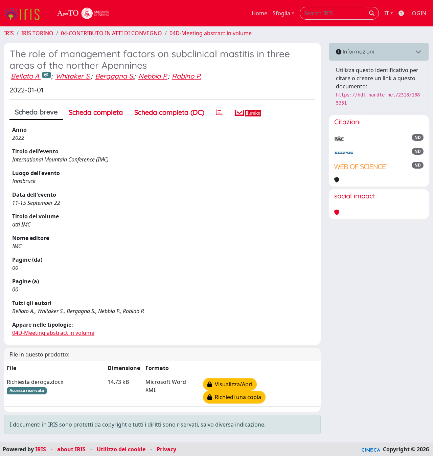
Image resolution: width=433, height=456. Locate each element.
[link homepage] (24, 13)
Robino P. (186, 76)
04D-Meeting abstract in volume (210, 33)
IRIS (9, 33)
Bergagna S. (114, 76)
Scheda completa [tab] (96, 112)
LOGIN (417, 13)
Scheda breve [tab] (36, 112)
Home (259, 13)
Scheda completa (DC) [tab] (169, 112)
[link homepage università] (83, 13)
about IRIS (71, 449)
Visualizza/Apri (232, 384)
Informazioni (357, 51)
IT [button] (386, 13)
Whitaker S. (73, 76)
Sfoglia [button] (281, 13)
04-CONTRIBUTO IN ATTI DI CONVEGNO (111, 33)
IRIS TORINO (37, 33)
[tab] (219, 112)
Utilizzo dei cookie (121, 449)
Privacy (166, 449)
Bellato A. (26, 76)
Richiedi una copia (236, 397)
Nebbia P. (152, 76)
